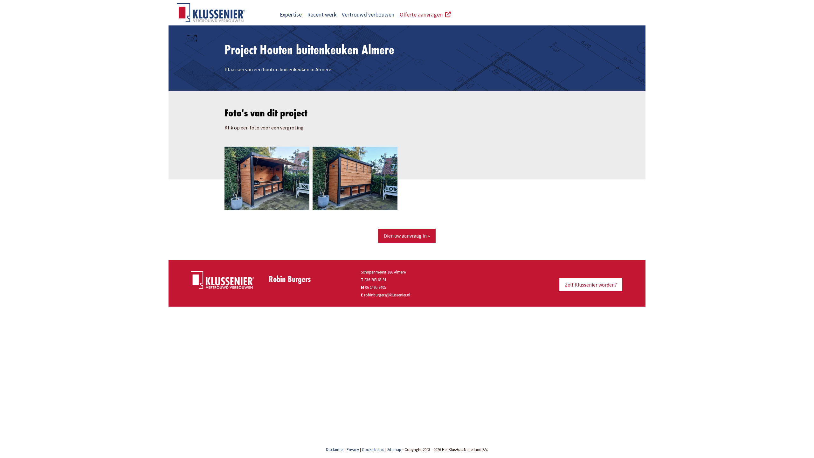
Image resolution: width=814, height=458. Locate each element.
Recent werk (321, 14)
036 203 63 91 (373, 279)
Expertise (291, 14)
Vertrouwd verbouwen (368, 14)
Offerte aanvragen (422, 14)
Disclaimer (335, 449)
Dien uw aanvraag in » (407, 235)
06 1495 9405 (375, 287)
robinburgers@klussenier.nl (387, 294)
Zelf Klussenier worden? (591, 284)
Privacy (353, 449)
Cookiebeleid (373, 449)
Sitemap (394, 449)
